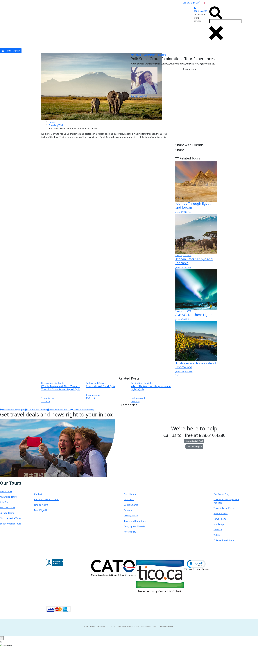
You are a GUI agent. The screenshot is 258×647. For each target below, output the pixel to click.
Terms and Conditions (135, 521)
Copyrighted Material (135, 526)
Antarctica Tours (8, 496)
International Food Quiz (100, 386)
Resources (224, 485)
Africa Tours (6, 491)
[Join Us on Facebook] (3, 478)
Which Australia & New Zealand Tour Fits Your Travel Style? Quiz (60, 387)
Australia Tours (7, 507)
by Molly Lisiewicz (139, 95)
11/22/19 (135, 401)
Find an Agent (41, 504)
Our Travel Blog (221, 494)
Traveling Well (56, 125)
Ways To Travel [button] (97, 24)
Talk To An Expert (194, 446)
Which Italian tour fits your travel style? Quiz (151, 387)
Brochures (148, 24)
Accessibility (130, 531)
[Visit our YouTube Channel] (16, 478)
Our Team (129, 499)
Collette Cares (131, 504)
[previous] (176, 374)
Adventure (136, 54)
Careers (128, 510)
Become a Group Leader (46, 499)
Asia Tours (5, 502)
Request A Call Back (194, 441)
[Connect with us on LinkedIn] (11, 478)
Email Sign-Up (41, 510)
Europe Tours (7, 512)
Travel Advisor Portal (224, 508)
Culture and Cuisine (96, 383)
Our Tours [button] (77, 24)
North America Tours (10, 518)
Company (133, 485)
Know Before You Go (60, 409)
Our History (130, 494)
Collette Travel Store (224, 540)
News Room (220, 518)
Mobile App (219, 524)
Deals (136, 24)
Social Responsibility (83, 409)
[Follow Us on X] (8, 478)
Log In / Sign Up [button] (191, 2)
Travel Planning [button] (166, 24)
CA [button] (208, 2)
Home (52, 122)
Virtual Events (220, 513)
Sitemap (218, 529)
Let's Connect (47, 485)
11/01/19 (90, 398)
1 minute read (48, 398)
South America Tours (10, 523)
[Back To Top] (2, 638)
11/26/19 (45, 401)
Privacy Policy (131, 515)
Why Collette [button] (119, 24)
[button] (196, 563)
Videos (217, 534)
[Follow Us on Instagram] (5, 478)
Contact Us (39, 494)
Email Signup (13, 50)
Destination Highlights (155, 54)
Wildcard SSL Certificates (196, 569)
